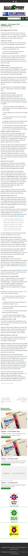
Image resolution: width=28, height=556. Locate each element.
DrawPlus (5, 386)
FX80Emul (10, 386)
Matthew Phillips (4, 388)
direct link (3, 148)
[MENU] (26, 18)
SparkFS (21, 392)
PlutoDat (16, 250)
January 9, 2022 (5, 457)
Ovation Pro (21, 388)
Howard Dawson (22, 386)
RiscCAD (2, 392)
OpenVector (16, 388)
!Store (9, 272)
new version (20, 291)
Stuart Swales (7, 393)
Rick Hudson (21, 390)
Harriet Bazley (15, 386)
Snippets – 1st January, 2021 (14, 473)
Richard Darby (15, 390)
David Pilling (3, 163)
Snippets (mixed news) (6, 383)
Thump (20, 393)
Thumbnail (17, 393)
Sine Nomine (11, 392)
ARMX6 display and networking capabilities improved (21, 399)
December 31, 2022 (6, 429)
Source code (17, 392)
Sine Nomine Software (15, 67)
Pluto (7, 390)
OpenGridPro (10, 388)
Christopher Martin (4, 385)
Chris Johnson (17, 234)
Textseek (24, 42)
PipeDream (11, 135)
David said (21, 216)
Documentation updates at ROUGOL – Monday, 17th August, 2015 (6, 400)
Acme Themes (14, 553)
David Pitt (21, 385)
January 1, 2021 (5, 480)
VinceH (12, 27)
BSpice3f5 (15, 383)
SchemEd (9, 321)
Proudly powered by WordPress (9, 552)
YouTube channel (16, 371)
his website (22, 358)
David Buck (11, 385)
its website (24, 270)
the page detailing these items (19, 214)
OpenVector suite (19, 98)
